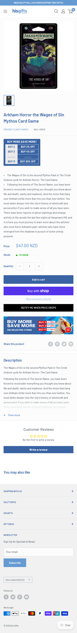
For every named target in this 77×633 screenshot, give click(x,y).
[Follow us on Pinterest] (19, 596)
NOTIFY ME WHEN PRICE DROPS (38, 307)
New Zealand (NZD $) (15, 580)
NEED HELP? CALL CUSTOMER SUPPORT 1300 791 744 (38, 2)
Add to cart (38, 279)
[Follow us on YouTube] (26, 596)
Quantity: (9, 266)
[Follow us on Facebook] (6, 596)
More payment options (38, 298)
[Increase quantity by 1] (39, 266)
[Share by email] (70, 344)
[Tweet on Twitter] (64, 344)
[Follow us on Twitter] (12, 596)
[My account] (63, 11)
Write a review (38, 449)
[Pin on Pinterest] (57, 344)
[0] (70, 11)
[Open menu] (5, 11)
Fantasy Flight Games (16, 129)
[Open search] (56, 11)
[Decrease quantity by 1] (20, 266)
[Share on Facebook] (50, 344)
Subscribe (15, 562)
